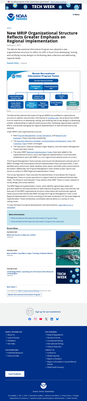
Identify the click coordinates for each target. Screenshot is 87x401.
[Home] (16, 16)
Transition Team (20, 143)
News (9, 28)
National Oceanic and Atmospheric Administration (47, 398)
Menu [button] (77, 14)
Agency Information (13, 332)
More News (11, 287)
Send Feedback (14, 374)
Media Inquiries (53, 356)
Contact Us (49, 350)
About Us (11, 335)
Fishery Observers (54, 346)
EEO (20, 396)
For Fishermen (51, 332)
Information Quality (36, 396)
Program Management (26, 135)
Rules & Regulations (55, 335)
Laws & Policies (13, 338)
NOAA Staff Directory (55, 367)
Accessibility (12, 396)
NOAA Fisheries (72, 398)
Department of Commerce (19, 398)
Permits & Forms (53, 338)
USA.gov (76, 396)
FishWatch (11, 341)
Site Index (11, 344)
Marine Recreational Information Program (24, 295)
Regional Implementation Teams (40, 152)
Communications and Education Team (56, 141)
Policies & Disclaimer (52, 396)
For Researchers (11, 350)
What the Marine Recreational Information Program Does (34, 218)
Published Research (15, 353)
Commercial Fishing (55, 341)
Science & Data (13, 356)
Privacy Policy (66, 396)
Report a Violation (54, 359)
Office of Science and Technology (28, 291)
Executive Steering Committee (29, 141)
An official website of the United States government (38, 2)
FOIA (25, 396)
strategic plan (53, 118)
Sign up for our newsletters (48, 311)
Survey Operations (43, 135)
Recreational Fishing (55, 344)
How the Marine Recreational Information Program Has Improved (37, 221)
